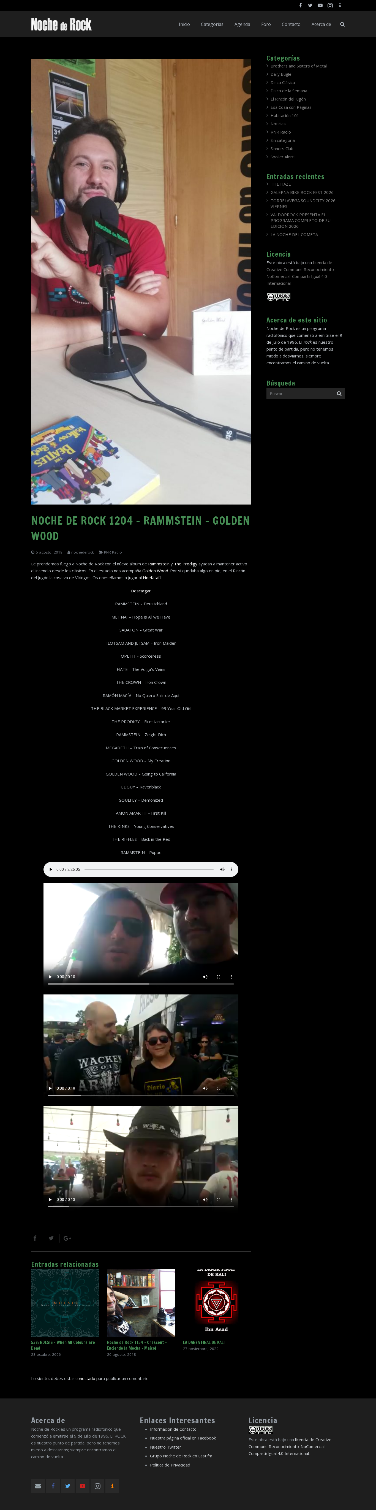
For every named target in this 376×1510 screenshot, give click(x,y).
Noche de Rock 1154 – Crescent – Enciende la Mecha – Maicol (137, 1345)
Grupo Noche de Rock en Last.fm (181, 1456)
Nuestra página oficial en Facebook (183, 1438)
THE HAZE (281, 184)
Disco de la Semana (289, 90)
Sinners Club (282, 148)
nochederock (82, 552)
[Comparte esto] (37, 1238)
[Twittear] (51, 1238)
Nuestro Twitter (165, 1447)
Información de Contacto (173, 1429)
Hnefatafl (152, 577)
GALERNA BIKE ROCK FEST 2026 (302, 192)
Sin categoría (283, 140)
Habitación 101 (285, 115)
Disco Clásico (283, 82)
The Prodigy (185, 563)
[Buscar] (342, 24)
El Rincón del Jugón (288, 99)
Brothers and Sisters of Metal (299, 66)
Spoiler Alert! (283, 156)
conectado (85, 1378)
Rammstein (159, 563)
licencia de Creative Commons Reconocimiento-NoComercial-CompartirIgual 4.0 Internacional (290, 1446)
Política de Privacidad (170, 1465)
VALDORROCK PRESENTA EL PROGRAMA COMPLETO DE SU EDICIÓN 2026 (301, 220)
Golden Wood (155, 570)
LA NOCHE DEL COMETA (294, 234)
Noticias (278, 123)
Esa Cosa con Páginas (291, 107)
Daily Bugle (281, 74)
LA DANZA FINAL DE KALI (204, 1342)
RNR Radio (113, 552)
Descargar (141, 590)
